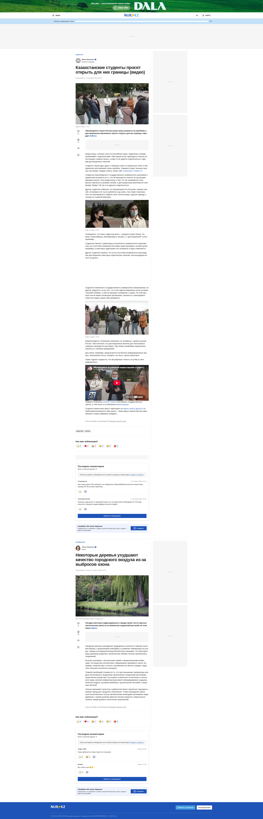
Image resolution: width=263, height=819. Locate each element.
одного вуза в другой (132, 409)
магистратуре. (123, 404)
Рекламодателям (204, 807)
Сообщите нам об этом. (117, 421)
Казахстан (79, 431)
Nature (94, 628)
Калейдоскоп (80, 542)
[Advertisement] (131, 36)
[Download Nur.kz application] (131, 6)
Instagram (140, 528)
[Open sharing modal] (78, 148)
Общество (79, 54)
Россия (87, 431)
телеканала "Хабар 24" (132, 171)
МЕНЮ (58, 15)
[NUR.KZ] (131, 15)
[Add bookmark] (78, 155)
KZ (197, 15)
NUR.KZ (93, 136)
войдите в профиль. (137, 475)
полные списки (109, 402)
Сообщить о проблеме (185, 807)
